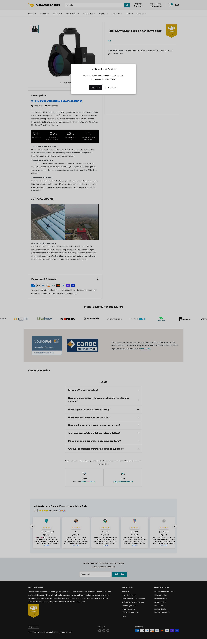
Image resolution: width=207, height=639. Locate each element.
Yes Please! (95, 87)
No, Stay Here (110, 87)
